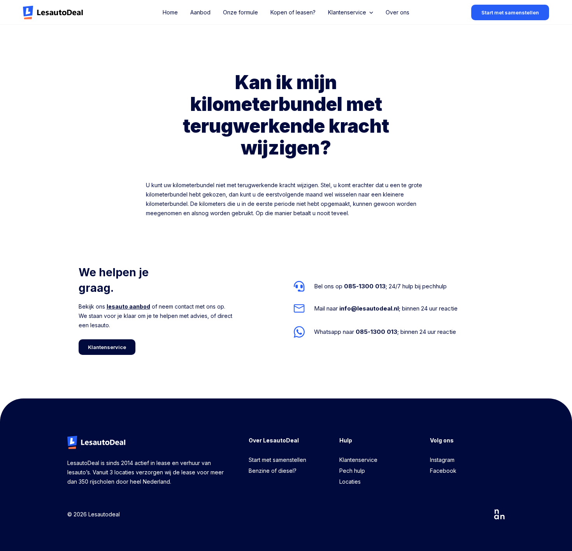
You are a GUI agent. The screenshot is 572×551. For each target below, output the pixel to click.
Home (170, 12)
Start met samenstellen (277, 459)
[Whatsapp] (376, 331)
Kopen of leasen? (293, 12)
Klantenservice (358, 459)
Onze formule (240, 12)
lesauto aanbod (128, 306)
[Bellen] (376, 286)
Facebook (443, 470)
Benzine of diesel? (273, 470)
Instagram (442, 459)
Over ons (397, 12)
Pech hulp (352, 470)
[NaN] (499, 514)
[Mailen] (376, 308)
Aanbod (200, 12)
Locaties (350, 481)
